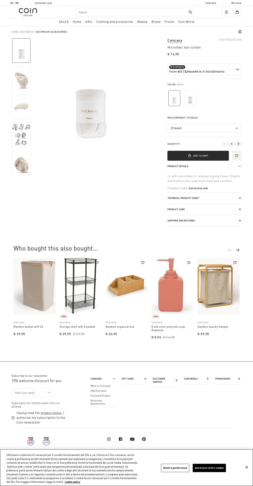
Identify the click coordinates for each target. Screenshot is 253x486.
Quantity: (173, 143)
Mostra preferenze (175, 467)
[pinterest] (144, 439)
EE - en (14, 2)
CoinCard (96, 378)
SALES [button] (64, 22)
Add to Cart (200, 155)
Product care (176, 209)
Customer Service (159, 380)
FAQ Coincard (98, 390)
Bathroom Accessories (51, 31)
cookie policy (72, 481)
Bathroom (28, 31)
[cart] (237, 12)
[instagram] (109, 439)
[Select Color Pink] (190, 98)
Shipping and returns (181, 220)
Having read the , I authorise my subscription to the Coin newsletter (41, 417)
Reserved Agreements (98, 402)
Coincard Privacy (100, 395)
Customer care (43, 2)
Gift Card (128, 378)
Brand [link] (155, 22)
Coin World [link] (186, 22)
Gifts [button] (88, 22)
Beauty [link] (142, 22)
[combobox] (135, 12)
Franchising (222, 378)
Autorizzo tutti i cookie (209, 467)
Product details (177, 166)
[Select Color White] (174, 98)
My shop (236, 2)
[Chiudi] (246, 467)
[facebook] (120, 439)
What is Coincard (101, 385)
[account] (226, 12)
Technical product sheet (183, 197)
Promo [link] (169, 22)
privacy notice (51, 413)
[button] (232, 250)
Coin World (191, 378)
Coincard (210, 2)
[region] (126, 467)
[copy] (240, 31)
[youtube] (132, 439)
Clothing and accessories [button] (114, 22)
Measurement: (182, 117)
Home (15, 31)
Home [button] (77, 22)
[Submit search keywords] (190, 12)
